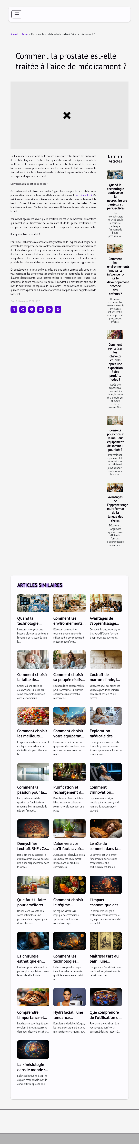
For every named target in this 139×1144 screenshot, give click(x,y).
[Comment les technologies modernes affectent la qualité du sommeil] (69, 940)
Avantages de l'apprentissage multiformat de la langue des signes (117, 508)
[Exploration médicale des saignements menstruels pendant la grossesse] (106, 715)
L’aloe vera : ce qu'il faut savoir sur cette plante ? (68, 848)
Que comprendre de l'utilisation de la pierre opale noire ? (105, 1020)
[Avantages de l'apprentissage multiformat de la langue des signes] (115, 487)
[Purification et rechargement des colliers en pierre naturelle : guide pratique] (69, 771)
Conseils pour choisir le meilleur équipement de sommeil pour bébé (115, 440)
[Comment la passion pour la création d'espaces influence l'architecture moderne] (33, 771)
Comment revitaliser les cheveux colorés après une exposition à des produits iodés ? (115, 362)
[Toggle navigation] (16, 14)
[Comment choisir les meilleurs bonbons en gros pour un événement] (33, 715)
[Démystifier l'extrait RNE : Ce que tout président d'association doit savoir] (33, 828)
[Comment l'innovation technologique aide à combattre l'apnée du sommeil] (106, 771)
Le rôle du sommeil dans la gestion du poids (104, 848)
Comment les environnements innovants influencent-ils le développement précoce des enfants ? (118, 276)
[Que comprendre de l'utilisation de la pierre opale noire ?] (106, 997)
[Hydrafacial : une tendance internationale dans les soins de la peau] (69, 997)
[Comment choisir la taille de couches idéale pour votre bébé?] (33, 659)
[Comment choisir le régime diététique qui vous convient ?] (69, 884)
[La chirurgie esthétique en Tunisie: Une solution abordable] (33, 940)
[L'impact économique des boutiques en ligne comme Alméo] (106, 884)
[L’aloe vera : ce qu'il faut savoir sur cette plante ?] (69, 828)
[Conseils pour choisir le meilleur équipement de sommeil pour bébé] (115, 420)
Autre (24, 34)
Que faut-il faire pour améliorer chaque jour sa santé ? (31, 907)
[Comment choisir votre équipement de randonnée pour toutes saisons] (69, 715)
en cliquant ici (84, 195)
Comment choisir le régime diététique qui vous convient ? (68, 907)
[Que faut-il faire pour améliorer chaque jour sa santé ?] (33, 884)
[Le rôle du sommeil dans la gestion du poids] (106, 828)
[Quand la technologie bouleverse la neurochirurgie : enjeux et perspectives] (115, 174)
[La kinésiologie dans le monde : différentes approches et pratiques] (33, 1049)
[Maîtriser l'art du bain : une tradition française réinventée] (106, 940)
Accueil (14, 34)
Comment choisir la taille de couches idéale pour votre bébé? (32, 682)
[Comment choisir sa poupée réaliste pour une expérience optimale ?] (69, 659)
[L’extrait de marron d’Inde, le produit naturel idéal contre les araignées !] (106, 659)
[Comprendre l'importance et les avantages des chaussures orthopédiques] (33, 997)
